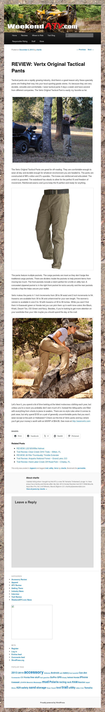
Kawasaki (15, 682)
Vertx (56, 468)
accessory (33, 672)
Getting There (17, 588)
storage (41, 687)
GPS (59, 677)
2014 (21, 672)
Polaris (54, 682)
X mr (82, 688)
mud (45, 681)
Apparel (33, 468)
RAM (75, 682)
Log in (14, 651)
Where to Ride (37, 35)
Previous (81, 49)
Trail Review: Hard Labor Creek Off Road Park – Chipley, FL (43, 461)
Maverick (30, 682)
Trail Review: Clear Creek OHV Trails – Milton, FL (39, 451)
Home (14, 35)
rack (69, 682)
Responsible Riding (19, 41)
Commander (15, 677)
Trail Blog (51, 35)
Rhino (13, 688)
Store (42, 41)
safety (24, 687)
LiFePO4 (23, 682)
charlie (39, 49)
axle (61, 673)
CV (22, 677)
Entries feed (16, 654)
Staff (33, 41)
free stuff (35, 677)
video (78, 688)
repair (88, 682)
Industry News (17, 591)
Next (91, 49)
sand (32, 687)
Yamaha (88, 687)
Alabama (47, 673)
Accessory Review (19, 579)
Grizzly (64, 677)
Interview (15, 594)
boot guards (73, 673)
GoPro (53, 677)
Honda (76, 677)
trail (46, 468)
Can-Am (83, 672)
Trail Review (16, 597)
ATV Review (16, 585)
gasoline (46, 677)
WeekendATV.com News (21, 599)
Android (55, 672)
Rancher (81, 682)
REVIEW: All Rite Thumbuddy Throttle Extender (38, 455)
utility (51, 468)
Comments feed (18, 657)
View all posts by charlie (36, 489)
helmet (70, 677)
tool (58, 687)
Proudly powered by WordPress (52, 702)
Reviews (24, 35)
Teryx (49, 688)
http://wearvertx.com (81, 421)
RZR (18, 687)
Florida (27, 677)
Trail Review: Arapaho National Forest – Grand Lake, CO (42, 458)
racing (62, 682)
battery (66, 673)
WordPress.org (17, 660)
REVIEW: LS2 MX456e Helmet (30, 448)
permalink (81, 468)
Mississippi (37, 682)
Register (14, 648)
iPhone (84, 677)
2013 (14, 672)
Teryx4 (53, 688)
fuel (41, 677)
